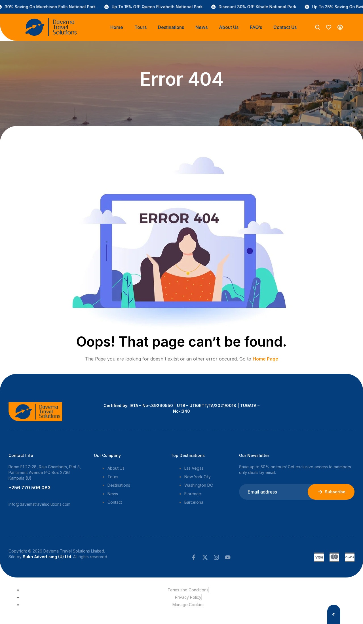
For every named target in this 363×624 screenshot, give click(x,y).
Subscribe (335, 491)
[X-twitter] (205, 557)
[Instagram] (216, 557)
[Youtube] (228, 557)
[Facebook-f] (194, 557)
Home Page (265, 359)
